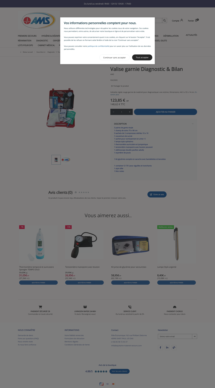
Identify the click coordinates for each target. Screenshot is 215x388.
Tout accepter (142, 57)
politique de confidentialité (98, 46)
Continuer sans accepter (114, 57)
